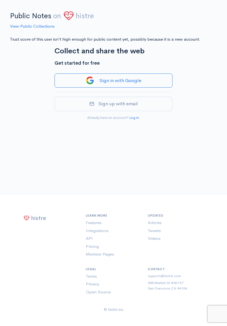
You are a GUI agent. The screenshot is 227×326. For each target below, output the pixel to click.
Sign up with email (118, 104)
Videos (154, 238)
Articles (155, 222)
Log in (134, 117)
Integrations (97, 230)
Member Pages (100, 254)
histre (85, 15)
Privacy (92, 283)
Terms (91, 276)
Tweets (154, 230)
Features (94, 222)
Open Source (98, 292)
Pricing (92, 246)
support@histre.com (164, 276)
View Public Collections (32, 26)
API (89, 238)
